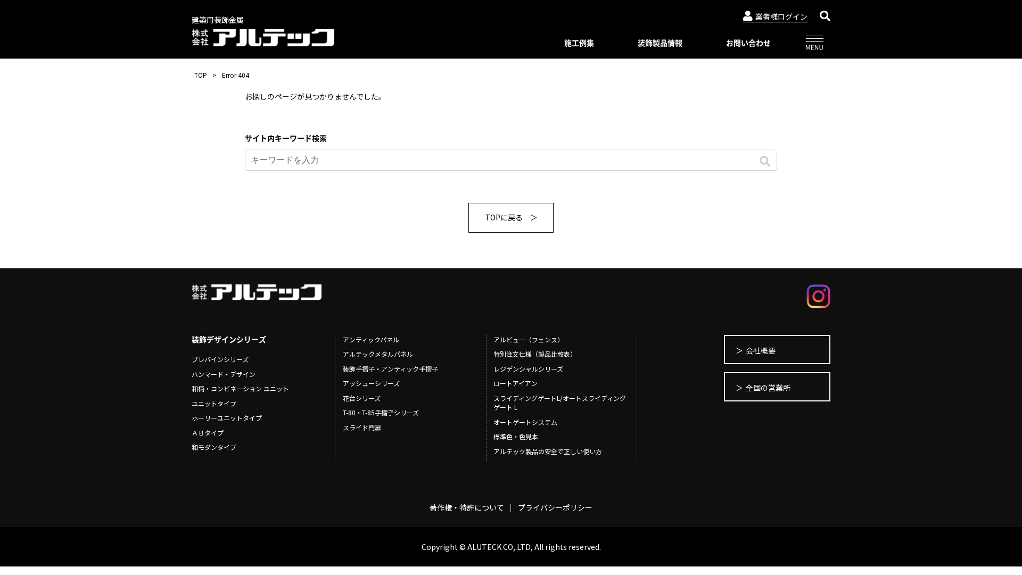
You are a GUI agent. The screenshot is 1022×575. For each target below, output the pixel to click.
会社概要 (761, 350)
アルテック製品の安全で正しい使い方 (547, 451)
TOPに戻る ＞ (511, 217)
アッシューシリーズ (371, 383)
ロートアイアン (515, 383)
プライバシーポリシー (555, 507)
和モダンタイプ (214, 446)
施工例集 (579, 42)
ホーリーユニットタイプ (227, 417)
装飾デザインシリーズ (229, 339)
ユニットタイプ (214, 403)
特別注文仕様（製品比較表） (534, 353)
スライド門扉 (362, 427)
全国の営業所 (768, 387)
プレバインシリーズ (220, 359)
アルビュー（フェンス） (528, 339)
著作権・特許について (467, 507)
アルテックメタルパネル (378, 353)
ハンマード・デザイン (224, 374)
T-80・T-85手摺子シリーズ (381, 412)
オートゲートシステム (525, 421)
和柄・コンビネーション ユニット (240, 388)
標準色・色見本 (515, 436)
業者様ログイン (781, 16)
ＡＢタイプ (208, 432)
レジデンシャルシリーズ (528, 368)
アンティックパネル (371, 339)
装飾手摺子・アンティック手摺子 (390, 368)
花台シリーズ (362, 397)
